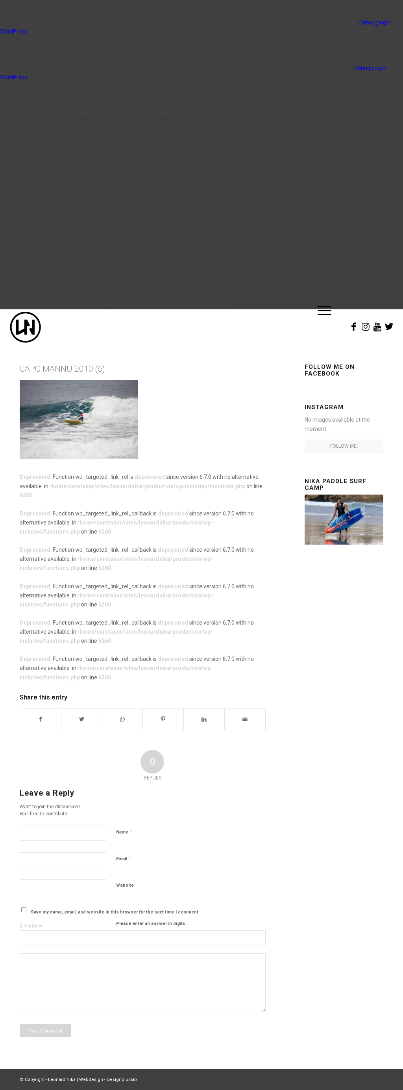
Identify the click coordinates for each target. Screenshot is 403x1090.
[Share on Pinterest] (163, 719)
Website (125, 885)
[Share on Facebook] (40, 719)
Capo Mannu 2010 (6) (62, 369)
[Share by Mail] (245, 719)
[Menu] (321, 327)
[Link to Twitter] (389, 327)
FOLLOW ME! (344, 446)
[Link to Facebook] (354, 327)
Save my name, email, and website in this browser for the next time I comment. (115, 912)
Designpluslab (122, 1079)
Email (123, 858)
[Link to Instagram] (366, 327)
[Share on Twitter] (81, 719)
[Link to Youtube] (377, 327)
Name (124, 832)
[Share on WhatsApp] (122, 719)
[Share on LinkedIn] (204, 719)
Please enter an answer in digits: (151, 923)
